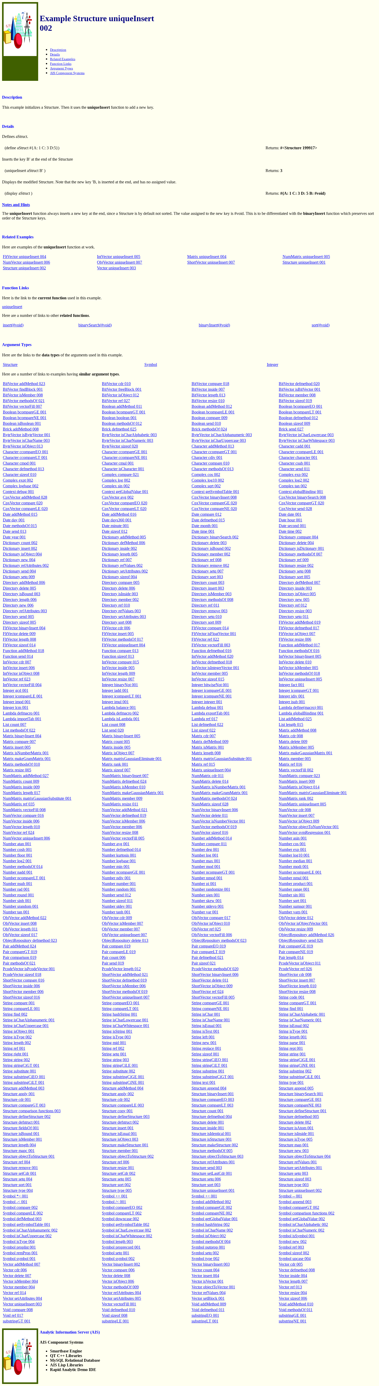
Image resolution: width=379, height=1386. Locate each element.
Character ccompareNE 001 (124, 457)
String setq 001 (114, 1054)
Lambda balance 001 (119, 707)
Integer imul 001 (115, 702)
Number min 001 (116, 866)
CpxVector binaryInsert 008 (214, 497)
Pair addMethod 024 (19, 946)
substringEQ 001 (205, 1315)
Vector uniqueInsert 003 (116, 268)
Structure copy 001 (117, 1111)
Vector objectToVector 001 (213, 1287)
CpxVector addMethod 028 (25, 497)
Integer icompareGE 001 (212, 690)
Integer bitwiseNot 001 (210, 685)
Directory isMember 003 (212, 594)
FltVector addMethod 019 (299, 622)
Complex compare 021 (120, 474)
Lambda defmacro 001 (21, 713)
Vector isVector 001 (208, 1281)
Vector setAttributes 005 (121, 1298)
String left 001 (203, 1037)
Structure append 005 (296, 1088)
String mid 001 (114, 1042)
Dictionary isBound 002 (211, 548)
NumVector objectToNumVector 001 (309, 827)
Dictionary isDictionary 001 (301, 548)
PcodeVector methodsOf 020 (215, 969)
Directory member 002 (120, 599)
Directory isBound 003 (21, 594)
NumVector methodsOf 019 (214, 827)
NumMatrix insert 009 (297, 781)
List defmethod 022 (207, 724)
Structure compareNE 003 (300, 1105)
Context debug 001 (18, 491)
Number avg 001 (115, 844)
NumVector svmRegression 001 (305, 832)
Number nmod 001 (207, 878)
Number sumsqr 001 (295, 906)
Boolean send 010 (206, 423)
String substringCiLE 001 (299, 1077)
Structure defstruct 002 (120, 1122)
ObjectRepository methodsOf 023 (219, 940)
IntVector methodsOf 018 (299, 673)
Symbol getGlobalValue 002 (302, 1219)
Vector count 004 (205, 1270)
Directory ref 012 (293, 605)
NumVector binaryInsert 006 (215, 810)
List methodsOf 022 (19, 730)
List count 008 (113, 724)
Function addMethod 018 (23, 650)
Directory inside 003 (295, 588)
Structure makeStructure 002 (215, 1145)
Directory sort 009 (206, 622)
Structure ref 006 (115, 1162)
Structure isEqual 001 (119, 1133)
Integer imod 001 (17, 702)
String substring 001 (208, 1071)
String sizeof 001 (205, 1054)
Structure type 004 (18, 1190)
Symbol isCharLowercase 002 (126, 1230)
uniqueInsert (12, 306)
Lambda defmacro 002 (120, 713)
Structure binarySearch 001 (301, 1094)
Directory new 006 (18, 605)
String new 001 (204, 1042)
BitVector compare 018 (210, 383)
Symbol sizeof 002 (294, 1253)
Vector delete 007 (17, 1275)
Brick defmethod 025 (119, 429)
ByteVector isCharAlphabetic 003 (129, 435)
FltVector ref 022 (205, 639)
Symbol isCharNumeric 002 (301, 1230)
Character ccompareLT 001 (25, 457)
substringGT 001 (16, 1321)
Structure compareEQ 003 (213, 1099)
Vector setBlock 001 (208, 1298)
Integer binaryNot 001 (120, 685)
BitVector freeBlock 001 (122, 389)
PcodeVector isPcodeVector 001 (29, 969)
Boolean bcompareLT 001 (300, 412)
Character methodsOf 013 (213, 469)
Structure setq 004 (17, 1179)
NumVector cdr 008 (295, 810)
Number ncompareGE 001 (123, 872)
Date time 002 (290, 531)
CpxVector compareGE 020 (214, 503)
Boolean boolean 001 (119, 418)
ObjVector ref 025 (206, 929)
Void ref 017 (13, 1315)
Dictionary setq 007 (208, 571)
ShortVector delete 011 (210, 980)
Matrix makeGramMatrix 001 (27, 758)
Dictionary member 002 (211, 554)
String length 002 (17, 1042)
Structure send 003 (207, 1167)
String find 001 (291, 1008)
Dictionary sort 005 (294, 577)
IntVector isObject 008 (21, 673)
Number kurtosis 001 (119, 855)
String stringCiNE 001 (297, 1065)
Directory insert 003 (208, 588)
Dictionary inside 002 (119, 548)
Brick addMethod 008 (21, 429)
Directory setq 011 (294, 616)
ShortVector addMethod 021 (125, 974)
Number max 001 (206, 861)
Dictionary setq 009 (19, 577)
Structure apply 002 (118, 1094)
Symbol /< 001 (114, 1202)
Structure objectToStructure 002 (128, 1156)
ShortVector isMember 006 (124, 986)
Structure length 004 (19, 1145)
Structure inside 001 (208, 1128)
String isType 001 (293, 1031)
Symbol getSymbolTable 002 (125, 1224)
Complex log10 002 (208, 480)
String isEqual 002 (294, 1025)
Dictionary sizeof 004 (119, 577)
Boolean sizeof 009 (294, 423)
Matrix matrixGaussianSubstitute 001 (222, 758)
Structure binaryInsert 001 (213, 1094)
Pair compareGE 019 (296, 946)
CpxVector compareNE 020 (214, 508)
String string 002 (16, 1060)
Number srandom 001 (20, 906)
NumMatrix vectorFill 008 (24, 810)
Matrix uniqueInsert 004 (206, 256)
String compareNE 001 (210, 1008)
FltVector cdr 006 (116, 628)
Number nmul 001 (294, 878)
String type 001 (291, 1082)
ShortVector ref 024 (208, 991)
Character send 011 (294, 469)
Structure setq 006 (206, 1179)
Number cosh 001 (17, 849)
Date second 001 (292, 525)
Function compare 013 (120, 650)
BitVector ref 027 (116, 400)
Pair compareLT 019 (208, 952)
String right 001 (15, 1054)
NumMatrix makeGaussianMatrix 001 (133, 792)
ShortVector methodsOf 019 (124, 991)
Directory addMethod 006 (24, 582)
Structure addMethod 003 (23, 1088)
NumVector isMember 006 (123, 821)
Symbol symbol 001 (19, 1258)
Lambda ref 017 (205, 719)
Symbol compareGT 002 (299, 1207)
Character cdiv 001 (207, 457)
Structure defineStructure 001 (302, 1111)
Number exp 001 (292, 849)
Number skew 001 (207, 900)
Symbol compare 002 (20, 1207)
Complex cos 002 (206, 474)
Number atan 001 (17, 844)
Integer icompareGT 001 (299, 690)
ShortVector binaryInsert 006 (215, 974)
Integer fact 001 (291, 685)
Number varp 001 (293, 912)
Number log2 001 (17, 861)
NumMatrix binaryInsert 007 (125, 775)
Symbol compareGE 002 (212, 1207)
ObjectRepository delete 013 (125, 940)
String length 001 (293, 1037)
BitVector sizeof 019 (295, 400)
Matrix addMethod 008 (297, 730)
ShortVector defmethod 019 (124, 980)
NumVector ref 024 (18, 832)
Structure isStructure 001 (212, 1139)
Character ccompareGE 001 (124, 452)
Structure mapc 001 (19, 1150)
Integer (272, 364)
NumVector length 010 (21, 827)
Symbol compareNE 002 (212, 1213)
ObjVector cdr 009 (117, 917)
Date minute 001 (115, 525)
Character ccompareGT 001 (214, 452)
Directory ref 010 (116, 605)
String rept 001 (291, 1048)
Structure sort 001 (17, 1185)
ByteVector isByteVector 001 (26, 435)
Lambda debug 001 (207, 707)
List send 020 (113, 730)
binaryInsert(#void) (214, 325)
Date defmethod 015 (208, 520)
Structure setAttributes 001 (300, 1167)
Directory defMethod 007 (299, 582)
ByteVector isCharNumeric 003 (127, 440)
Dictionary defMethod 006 (123, 543)
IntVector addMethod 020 (212, 656)
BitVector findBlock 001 (23, 389)
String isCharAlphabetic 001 (302, 1014)
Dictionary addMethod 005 (124, 537)
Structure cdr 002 (116, 1099)
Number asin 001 (293, 838)
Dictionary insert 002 (20, 548)
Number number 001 (119, 883)
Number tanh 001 (116, 912)
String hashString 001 (119, 1014)
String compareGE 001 (210, 1003)
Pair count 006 (114, 957)
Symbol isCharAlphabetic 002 (303, 1224)
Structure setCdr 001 (19, 1173)
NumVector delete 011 (210, 815)
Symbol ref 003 (291, 1247)
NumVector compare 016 (23, 815)
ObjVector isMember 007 (122, 923)
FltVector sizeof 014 (19, 645)
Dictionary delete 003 (209, 543)
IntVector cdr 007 (17, 662)
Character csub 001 (294, 463)
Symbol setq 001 (115, 1253)
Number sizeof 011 (117, 900)
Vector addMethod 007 (21, 1264)
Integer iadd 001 (115, 690)
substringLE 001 (115, 1321)
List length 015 (291, 724)
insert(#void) (13, 325)
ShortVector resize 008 (297, 991)
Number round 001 (18, 895)
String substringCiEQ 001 (24, 1077)
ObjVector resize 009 (296, 929)
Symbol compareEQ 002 (122, 1207)
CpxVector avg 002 (118, 497)
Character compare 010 (210, 463)
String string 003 (115, 1060)
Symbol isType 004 (19, 1241)
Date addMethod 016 (119, 514)
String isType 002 (17, 1037)
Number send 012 (116, 895)
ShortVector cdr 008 (295, 974)
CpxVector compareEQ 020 (124, 503)
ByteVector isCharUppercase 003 (219, 440)
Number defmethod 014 (121, 849)
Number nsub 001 (17, 883)
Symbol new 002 (293, 1241)
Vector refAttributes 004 (121, 1292)
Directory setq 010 (207, 616)
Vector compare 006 (118, 1270)
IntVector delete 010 (295, 662)
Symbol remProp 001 (20, 1253)
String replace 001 (206, 1048)
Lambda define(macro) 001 (301, 707)
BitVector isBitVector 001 (299, 389)
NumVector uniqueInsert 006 (26, 262)
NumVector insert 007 (297, 815)
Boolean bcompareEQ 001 (300, 406)
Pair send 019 (113, 963)
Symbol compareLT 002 (122, 1213)
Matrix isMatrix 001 (208, 747)
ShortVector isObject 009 (212, 986)
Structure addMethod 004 (122, 1088)
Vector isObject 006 (118, 1281)
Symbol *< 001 (15, 1196)
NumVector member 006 (122, 827)
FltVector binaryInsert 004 (24, 628)
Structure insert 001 (118, 1128)
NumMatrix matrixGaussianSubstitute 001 (37, 798)
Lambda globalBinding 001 (301, 713)
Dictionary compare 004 (298, 537)
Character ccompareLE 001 (301, 452)
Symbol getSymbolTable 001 (26, 1224)
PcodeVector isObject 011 (300, 963)
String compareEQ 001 (120, 1003)
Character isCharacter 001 (123, 469)
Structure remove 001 (20, 1167)
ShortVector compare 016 (23, 980)
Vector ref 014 (14, 1292)
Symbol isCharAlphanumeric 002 (30, 1230)
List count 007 (14, 724)
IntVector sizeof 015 (208, 679)
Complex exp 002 (293, 474)
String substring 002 (295, 1071)
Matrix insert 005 (17, 747)
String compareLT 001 (120, 1008)
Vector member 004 (19, 1287)
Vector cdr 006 (15, 1270)
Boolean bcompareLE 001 (213, 412)
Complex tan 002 (293, 486)
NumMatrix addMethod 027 (26, 775)
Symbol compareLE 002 (23, 1213)
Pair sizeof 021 (204, 963)
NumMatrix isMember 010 (123, 787)
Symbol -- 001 (290, 1196)
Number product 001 (296, 883)
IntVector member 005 (210, 673)
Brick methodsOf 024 (209, 429)
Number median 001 (295, 861)
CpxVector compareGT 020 (301, 503)
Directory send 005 (18, 616)
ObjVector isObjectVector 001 (303, 923)
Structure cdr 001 (17, 1099)
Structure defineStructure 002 (27, 1116)
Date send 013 (14, 531)
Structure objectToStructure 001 (29, 1156)
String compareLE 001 (21, 1008)
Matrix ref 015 (203, 764)
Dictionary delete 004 (296, 543)
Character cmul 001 (118, 463)
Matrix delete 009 (293, 741)
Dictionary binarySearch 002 (215, 537)
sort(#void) (320, 325)
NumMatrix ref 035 (19, 804)
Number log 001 (205, 855)
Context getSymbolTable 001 (215, 491)
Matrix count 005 (116, 741)
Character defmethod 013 (23, 469)
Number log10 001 (294, 855)
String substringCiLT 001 (23, 1082)
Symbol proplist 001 (19, 1247)
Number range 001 (294, 889)
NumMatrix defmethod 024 (124, 781)
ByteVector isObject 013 (23, 446)
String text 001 (204, 1082)
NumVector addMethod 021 (124, 810)
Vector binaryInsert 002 (121, 1264)
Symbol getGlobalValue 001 (215, 1219)
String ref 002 (113, 1048)
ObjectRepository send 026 (301, 940)
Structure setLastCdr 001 (212, 1173)
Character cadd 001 (294, 446)
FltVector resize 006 (295, 639)
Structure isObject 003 (120, 1139)
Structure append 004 (209, 1088)
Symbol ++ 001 (114, 1196)
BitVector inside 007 (208, 389)
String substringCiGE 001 (123, 1077)
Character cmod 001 (19, 463)
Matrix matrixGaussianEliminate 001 (132, 758)
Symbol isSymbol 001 (297, 1236)
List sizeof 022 (204, 730)
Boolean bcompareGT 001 (123, 412)
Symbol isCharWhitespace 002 (127, 1236)
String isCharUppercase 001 (26, 1025)
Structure (10, 364)
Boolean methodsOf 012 (122, 423)
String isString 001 (117, 1031)
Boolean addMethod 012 (212, 406)
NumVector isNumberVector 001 (218, 821)
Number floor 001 (17, 855)
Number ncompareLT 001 (24, 878)
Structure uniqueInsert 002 (24, 268)
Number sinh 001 (17, 900)
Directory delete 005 (19, 588)
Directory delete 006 (118, 588)
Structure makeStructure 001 (125, 1145)
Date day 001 (14, 520)
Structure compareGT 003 (24, 1105)
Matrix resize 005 (17, 770)
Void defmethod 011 (208, 1309)
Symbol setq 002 (205, 1253)
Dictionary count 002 (20, 543)
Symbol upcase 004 (295, 1258)
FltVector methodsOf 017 (122, 639)
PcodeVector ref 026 (295, 969)
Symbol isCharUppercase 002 (27, 1236)
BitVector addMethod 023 (24, 383)
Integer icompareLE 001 (23, 696)
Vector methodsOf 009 (120, 1287)
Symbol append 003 (295, 1202)
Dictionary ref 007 (117, 560)
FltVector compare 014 (210, 628)
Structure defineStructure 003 (126, 1116)
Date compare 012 (206, 514)
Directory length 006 (20, 599)
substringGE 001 (292, 1315)
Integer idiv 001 (291, 696)
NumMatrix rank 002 (296, 798)
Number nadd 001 (17, 872)
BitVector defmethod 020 (299, 383)
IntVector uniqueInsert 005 (118, 256)
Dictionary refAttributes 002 (26, 565)
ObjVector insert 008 (20, 923)
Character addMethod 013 (213, 446)
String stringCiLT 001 (209, 1065)
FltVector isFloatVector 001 (214, 633)
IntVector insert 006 (19, 667)
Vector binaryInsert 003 (211, 1264)
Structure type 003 (294, 1185)
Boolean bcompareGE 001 (24, 412)
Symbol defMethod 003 (22, 1219)
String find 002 (15, 1014)
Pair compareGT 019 (20, 952)
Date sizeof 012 (114, 531)
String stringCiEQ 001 (210, 1060)
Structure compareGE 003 (300, 1099)
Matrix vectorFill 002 (296, 770)
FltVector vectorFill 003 (211, 645)
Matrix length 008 (206, 753)
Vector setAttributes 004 (22, 1298)
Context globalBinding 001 (301, 491)
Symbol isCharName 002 (212, 1230)
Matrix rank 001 (115, 764)
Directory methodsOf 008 (212, 599)
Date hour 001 (290, 520)
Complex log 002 (116, 480)
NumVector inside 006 (21, 821)
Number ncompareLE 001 (300, 872)
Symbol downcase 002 (120, 1219)
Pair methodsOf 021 (19, 963)
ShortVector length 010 (297, 986)
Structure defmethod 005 (299, 1116)
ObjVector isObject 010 (211, 923)
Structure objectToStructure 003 (217, 1156)
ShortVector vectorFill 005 (213, 997)
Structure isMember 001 (22, 1139)
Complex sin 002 (116, 486)
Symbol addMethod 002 (211, 1202)
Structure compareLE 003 (123, 1105)
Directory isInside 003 (120, 594)
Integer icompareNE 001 (212, 696)
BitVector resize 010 (208, 400)
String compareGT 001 (297, 1003)
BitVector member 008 (297, 395)
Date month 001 (205, 525)
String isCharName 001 (211, 1020)
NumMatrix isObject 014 (299, 787)
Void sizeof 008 (114, 1315)
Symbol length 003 (117, 1241)
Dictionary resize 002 (296, 565)
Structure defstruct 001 (21, 1122)
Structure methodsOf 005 (212, 1150)
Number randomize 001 (211, 889)
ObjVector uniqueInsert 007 (119, 262)
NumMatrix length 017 (21, 792)
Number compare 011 (209, 844)
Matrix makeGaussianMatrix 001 (305, 753)
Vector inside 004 (293, 1275)
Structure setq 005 (116, 1179)
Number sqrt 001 (292, 900)
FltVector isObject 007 (297, 633)
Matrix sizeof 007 (116, 770)
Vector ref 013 (290, 1287)
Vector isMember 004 (20, 1281)
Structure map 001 (294, 1145)
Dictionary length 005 (119, 554)
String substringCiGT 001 (213, 1077)
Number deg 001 (205, 849)
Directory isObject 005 (297, 594)
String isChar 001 (206, 1014)
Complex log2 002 (294, 480)
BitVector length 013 (208, 395)
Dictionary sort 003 (207, 577)
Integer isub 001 (292, 702)
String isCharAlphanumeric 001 (29, 1020)
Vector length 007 (293, 1281)
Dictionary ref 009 (294, 560)
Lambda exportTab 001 (211, 713)
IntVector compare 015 (120, 662)
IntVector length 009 (118, 673)
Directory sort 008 (116, 622)
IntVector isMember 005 (298, 667)
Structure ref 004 (16, 1162)
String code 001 (291, 997)
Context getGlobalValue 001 (125, 491)
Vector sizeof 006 (293, 1298)
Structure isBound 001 (21, 1133)
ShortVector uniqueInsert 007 (211, 262)
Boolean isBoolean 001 (22, 423)
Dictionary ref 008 (206, 560)
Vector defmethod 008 (297, 1270)
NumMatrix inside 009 (21, 787)
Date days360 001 (116, 520)
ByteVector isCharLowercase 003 (306, 435)
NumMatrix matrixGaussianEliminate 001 (313, 792)
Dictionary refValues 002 (122, 565)
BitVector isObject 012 (120, 395)
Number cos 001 (292, 844)
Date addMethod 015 (20, 514)
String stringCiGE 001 (297, 1060)
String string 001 (292, 1054)
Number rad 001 (16, 889)
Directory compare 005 (120, 582)
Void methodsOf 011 (295, 1309)
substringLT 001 (205, 1321)
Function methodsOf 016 (299, 650)
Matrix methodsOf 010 (21, 764)
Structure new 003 (294, 1150)
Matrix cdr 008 (291, 736)
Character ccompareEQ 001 (25, 452)
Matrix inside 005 (116, 747)
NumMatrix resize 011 (120, 804)
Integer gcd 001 (15, 690)
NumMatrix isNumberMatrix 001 (219, 787)
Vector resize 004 (293, 1292)
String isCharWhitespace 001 (125, 1025)
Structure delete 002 (295, 1122)
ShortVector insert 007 (297, 980)
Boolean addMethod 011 (122, 406)
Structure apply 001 (19, 1094)
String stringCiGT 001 (21, 1065)
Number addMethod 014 (212, 838)
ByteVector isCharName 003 (26, 440)
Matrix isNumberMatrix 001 (26, 753)
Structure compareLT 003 (212, 1105)
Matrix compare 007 (19, 741)
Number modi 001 (294, 866)
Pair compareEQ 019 (209, 946)
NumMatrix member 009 (122, 798)
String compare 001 (19, 1003)
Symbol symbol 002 (118, 1258)
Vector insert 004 (205, 1275)
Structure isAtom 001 (296, 1128)
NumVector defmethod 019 (124, 815)
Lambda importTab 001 (22, 719)
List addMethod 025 (295, 719)
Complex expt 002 (18, 480)
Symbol (150, 364)
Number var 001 (205, 912)
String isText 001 (205, 1031)
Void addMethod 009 (209, 1304)
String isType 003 (116, 1037)
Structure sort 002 (116, 1185)
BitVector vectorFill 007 (22, 406)
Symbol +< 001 (204, 1196)
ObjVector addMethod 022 (24, 917)
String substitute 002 (118, 1071)
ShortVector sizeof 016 (21, 997)
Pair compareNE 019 (296, 952)
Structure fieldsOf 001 (21, 1128)
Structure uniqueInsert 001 (304, 262)
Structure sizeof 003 (295, 1179)
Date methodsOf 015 (20, 525)
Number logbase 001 (119, 861)
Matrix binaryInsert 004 (22, 736)
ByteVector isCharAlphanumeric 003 (222, 435)
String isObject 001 (18, 1031)
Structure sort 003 (206, 1185)
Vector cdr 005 (291, 1264)
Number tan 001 (16, 912)
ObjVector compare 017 (211, 917)
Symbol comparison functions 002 (306, 1213)
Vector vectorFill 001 (119, 1304)
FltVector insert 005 (118, 633)
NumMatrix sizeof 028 (210, 804)
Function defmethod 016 (212, 650)
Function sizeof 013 (118, 656)
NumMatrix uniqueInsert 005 (306, 256)
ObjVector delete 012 (296, 917)
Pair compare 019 (116, 946)
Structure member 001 (120, 1150)
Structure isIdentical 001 (211, 1133)
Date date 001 (290, 514)
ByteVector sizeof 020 (120, 446)
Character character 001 (298, 457)
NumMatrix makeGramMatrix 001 (220, 792)
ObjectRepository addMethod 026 (306, 935)
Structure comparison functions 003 (32, 1111)
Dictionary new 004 (19, 560)
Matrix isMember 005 (296, 747)
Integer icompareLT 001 (121, 696)
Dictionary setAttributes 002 (125, 571)
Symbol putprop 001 (208, 1247)
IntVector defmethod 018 (212, 662)
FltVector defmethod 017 (299, 628)
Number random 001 (119, 889)
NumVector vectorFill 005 (123, 838)
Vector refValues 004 (209, 1292)
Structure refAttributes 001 (213, 1162)
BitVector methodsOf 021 (24, 400)
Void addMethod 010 (296, 1304)
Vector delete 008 (116, 1275)
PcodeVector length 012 (121, 969)
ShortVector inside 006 (21, 986)
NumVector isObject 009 (299, 821)
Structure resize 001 (118, 1167)
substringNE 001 (292, 1321)
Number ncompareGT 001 (213, 872)
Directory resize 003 (295, 611)
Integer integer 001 (207, 702)
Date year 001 (14, 537)
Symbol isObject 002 (209, 1236)
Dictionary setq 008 (295, 571)
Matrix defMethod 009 (210, 741)
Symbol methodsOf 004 (211, 1241)
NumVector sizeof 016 (210, 832)
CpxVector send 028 (295, 508)
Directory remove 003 (209, 611)
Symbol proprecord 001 (121, 1247)
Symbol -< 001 (15, 1202)
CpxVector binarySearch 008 (302, 497)
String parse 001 (292, 1042)
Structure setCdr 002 (118, 1173)
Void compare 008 (18, 1309)
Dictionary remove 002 (210, 565)
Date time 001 (203, 531)
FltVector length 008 (19, 639)
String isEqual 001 (207, 1025)
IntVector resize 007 (118, 679)
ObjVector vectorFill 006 (212, 935)
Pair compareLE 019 (119, 952)
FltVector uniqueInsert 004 (24, 256)
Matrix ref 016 (290, 764)
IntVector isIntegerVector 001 (215, 667)
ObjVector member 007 (121, 929)
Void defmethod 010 (118, 1309)
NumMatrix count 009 (21, 781)
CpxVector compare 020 (23, 503)
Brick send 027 (291, 429)
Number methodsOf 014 (23, 866)
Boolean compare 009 (209, 418)
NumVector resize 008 (120, 832)
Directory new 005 (294, 599)
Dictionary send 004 (19, 571)
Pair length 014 (291, 957)
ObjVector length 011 (20, 929)
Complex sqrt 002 (206, 486)
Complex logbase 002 (20, 486)
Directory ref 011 (205, 605)
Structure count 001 (208, 1111)
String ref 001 (14, 1048)
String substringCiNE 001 (123, 1082)
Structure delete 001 (208, 1122)
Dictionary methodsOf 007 (300, 554)
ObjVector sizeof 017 (20, 935)
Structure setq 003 (293, 1173)
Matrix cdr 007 (204, 736)
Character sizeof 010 (19, 474)
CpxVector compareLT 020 (124, 508)
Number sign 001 (206, 895)
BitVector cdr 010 (116, 383)
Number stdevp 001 (208, 906)
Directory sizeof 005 (19, 622)
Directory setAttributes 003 (124, 616)
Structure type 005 (117, 1190)
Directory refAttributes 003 (25, 611)
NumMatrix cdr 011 (208, 775)
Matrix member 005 (295, 758)
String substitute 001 (19, 1071)
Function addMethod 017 (299, 645)
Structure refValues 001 (298, 1162)
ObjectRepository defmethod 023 (30, 940)
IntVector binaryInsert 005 (300, 656)
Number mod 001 (206, 866)
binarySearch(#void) (95, 325)
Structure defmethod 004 (212, 1116)
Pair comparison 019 (19, 957)
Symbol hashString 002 (211, 1224)
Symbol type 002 (205, 1258)
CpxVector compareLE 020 (25, 508)
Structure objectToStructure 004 (305, 1156)
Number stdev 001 (117, 906)
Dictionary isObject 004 (22, 554)
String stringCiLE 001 (120, 1065)
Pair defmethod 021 (208, 957)
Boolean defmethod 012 (298, 418)
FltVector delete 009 (19, 633)
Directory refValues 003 (121, 611)
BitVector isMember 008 (23, 395)
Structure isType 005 (295, 1139)
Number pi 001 (204, 883)
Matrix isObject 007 (118, 753)
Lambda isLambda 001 (120, 719)
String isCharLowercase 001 (125, 1020)
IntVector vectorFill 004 (22, 685)
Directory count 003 (208, 582)
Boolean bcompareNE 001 (24, 418)
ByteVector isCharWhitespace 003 (307, 440)
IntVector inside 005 (118, 667)
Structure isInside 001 (296, 1133)
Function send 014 (18, 656)
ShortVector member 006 (23, 991)
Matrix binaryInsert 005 (121, 736)
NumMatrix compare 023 (299, 775)
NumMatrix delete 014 (210, 781)
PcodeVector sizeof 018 (22, 974)
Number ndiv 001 (116, 878)
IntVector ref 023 (16, 679)
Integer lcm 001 (15, 707)
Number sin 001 (292, 895)
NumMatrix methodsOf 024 (214, 798)
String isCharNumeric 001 (300, 1020)
